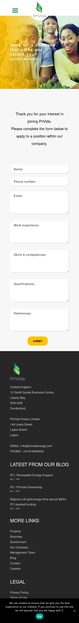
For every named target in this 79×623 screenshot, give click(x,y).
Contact (15, 563)
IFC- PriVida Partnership (26, 487)
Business (16, 536)
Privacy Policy (19, 592)
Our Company (19, 547)
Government (18, 542)
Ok (39, 616)
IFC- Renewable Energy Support (31, 475)
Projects (15, 531)
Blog (13, 558)
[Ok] (74, 611)
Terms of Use (18, 597)
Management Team (22, 552)
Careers (15, 568)
